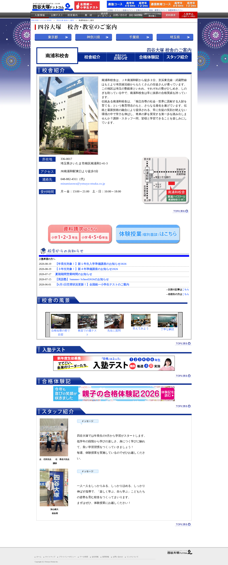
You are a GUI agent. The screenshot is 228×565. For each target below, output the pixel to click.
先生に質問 (114, 330)
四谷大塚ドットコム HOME (41, 20)
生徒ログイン (128, 10)
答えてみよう (141, 328)
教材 (88, 15)
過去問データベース (104, 15)
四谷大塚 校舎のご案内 (65, 20)
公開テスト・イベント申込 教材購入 (152, 15)
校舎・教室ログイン (157, 10)
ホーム (38, 557)
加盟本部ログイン (175, 10)
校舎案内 (73, 15)
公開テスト (57, 15)
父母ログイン (141, 10)
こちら (185, 289)
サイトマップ (50, 557)
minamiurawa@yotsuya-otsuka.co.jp (83, 183)
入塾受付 (187, 15)
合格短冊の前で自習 (60, 332)
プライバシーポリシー (67, 557)
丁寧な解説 (167, 329)
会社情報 (95, 557)
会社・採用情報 (135, 15)
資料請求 (172, 15)
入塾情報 (40, 15)
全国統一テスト (113, 10)
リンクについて (132, 557)
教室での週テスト (87, 332)
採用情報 (105, 557)
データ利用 (84, 557)
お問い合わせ (120, 15)
